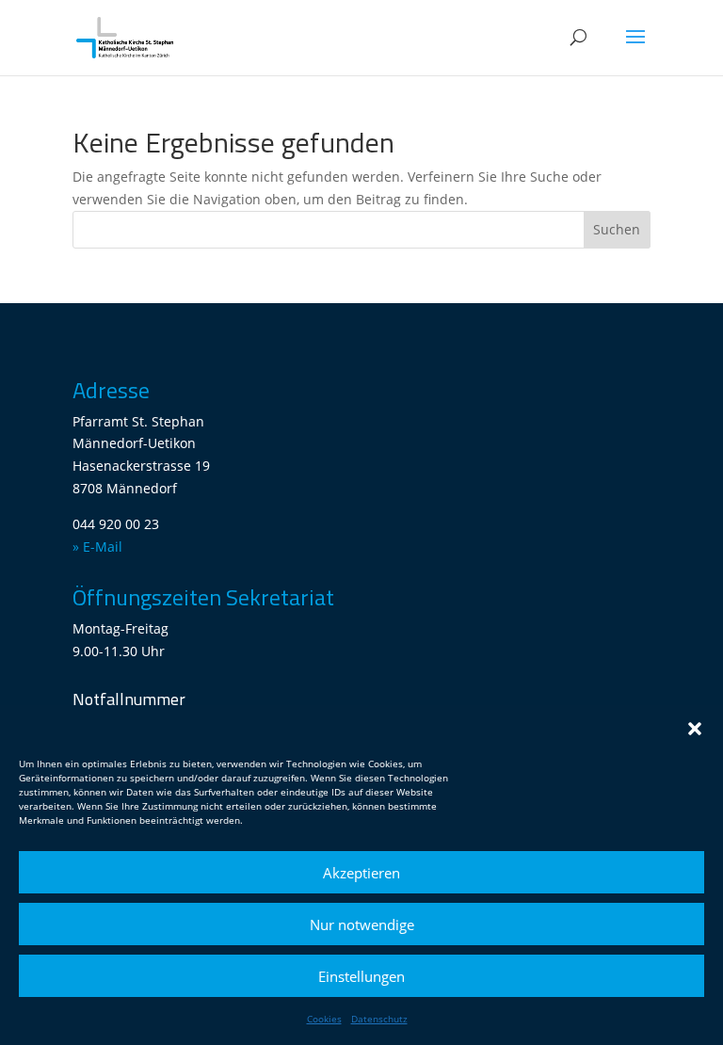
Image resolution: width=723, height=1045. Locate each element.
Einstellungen (361, 976)
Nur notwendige (362, 924)
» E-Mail (97, 546)
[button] (694, 728)
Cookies (324, 1018)
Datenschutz (379, 1018)
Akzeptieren (361, 872)
